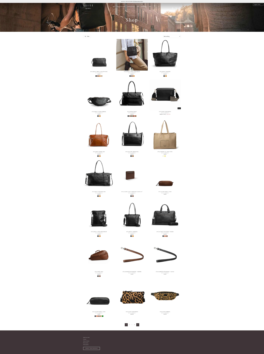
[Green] (102, 316)
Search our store (86, 337)
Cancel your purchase (91, 348)
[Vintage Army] (132, 116)
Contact (84, 339)
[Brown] (98, 76)
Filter (88, 36)
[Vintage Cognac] (135, 116)
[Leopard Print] (133, 316)
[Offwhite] (167, 156)
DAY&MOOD (144, 6)
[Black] (96, 76)
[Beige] (163, 156)
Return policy (85, 342)
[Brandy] (165, 236)
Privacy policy (85, 344)
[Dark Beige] (101, 76)
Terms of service (86, 341)
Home (129, 15)
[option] (132, 1)
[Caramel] (100, 76)
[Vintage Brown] (133, 116)
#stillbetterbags (131, 6)
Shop (114, 6)
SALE (150, 6)
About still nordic (121, 6)
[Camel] (100, 316)
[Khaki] (165, 156)
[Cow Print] (131, 316)
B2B (138, 6)
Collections (133, 15)
